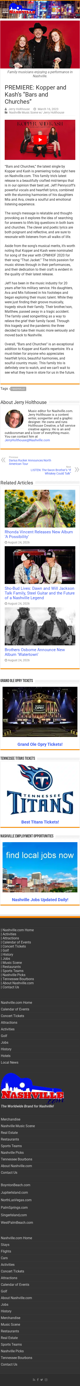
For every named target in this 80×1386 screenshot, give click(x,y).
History (8, 954)
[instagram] (46, 1379)
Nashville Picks (14, 975)
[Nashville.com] (40, 9)
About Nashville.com (18, 983)
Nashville (18, 389)
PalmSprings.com (14, 1208)
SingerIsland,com (14, 1215)
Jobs (6, 959)
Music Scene (12, 963)
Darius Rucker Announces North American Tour (30, 461)
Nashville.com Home (18, 930)
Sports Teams (13, 971)
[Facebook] (37, 1379)
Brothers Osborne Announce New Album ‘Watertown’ (35, 652)
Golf (6, 950)
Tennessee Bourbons (18, 979)
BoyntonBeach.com (15, 1185)
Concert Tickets (14, 946)
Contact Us (11, 987)
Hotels (5, 1056)
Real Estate (9, 1133)
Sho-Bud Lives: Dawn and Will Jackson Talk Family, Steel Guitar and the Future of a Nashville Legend (40, 593)
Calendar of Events (17, 942)
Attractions (11, 938)
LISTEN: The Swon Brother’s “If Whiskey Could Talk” (51, 470)
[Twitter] (42, 1379)
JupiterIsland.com (14, 1192)
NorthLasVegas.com (16, 1200)
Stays (5, 1245)
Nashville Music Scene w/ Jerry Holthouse (36, 112)
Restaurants (12, 967)
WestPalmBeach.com (17, 1223)
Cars (4, 1258)
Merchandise (10, 1119)
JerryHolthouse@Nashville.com (27, 440)
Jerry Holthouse (19, 109)
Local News (9, 1062)
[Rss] (34, 1379)
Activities (9, 934)
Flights (6, 1251)
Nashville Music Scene (18, 1126)
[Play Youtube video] (40, 140)
